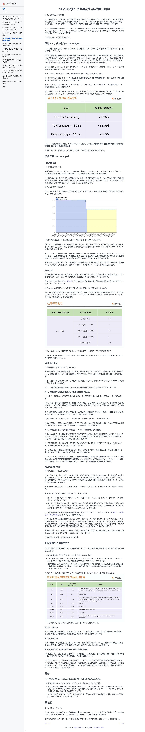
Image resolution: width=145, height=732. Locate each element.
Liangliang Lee (77, 727)
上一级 (4, 12)
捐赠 (3, 87)
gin (90, 727)
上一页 (47, 723)
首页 (3, 9)
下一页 (121, 723)
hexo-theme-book (99, 727)
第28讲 (69, 281)
